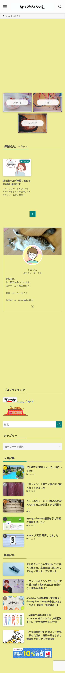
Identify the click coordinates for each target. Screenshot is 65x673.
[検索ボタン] (60, 6)
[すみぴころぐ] (32, 6)
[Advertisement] (32, 57)
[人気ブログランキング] (15, 414)
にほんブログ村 (25, 401)
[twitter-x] (32, 307)
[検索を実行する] (59, 424)
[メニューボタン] (5, 6)
